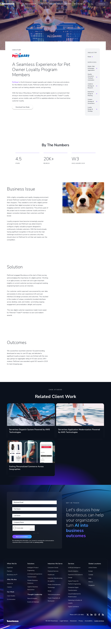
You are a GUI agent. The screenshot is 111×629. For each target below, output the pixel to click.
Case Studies (11, 596)
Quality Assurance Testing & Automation (91, 77)
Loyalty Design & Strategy (90, 109)
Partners (9, 571)
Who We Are (78, 4)
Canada (90, 575)
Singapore (91, 585)
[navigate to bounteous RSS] (103, 615)
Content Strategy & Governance (91, 101)
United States (92, 568)
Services (92, 62)
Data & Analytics (73, 571)
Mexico (90, 582)
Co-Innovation (11, 599)
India (89, 578)
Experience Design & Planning (91, 93)
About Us (10, 583)
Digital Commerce (73, 607)
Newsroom (73, 621)
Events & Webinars (33, 602)
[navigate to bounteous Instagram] (95, 615)
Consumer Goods (53, 568)
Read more (12, 436)
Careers (9, 587)
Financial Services (53, 571)
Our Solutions (42, 4)
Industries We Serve (56, 4)
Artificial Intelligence (74, 568)
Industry (92, 52)
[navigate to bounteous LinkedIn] (91, 615)
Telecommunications (54, 594)
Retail (89, 57)
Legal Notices (64, 621)
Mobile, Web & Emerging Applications (91, 68)
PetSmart (15, 82)
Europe (90, 571)
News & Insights (32, 598)
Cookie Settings (99, 621)
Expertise (10, 568)
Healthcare (51, 575)
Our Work (68, 4)
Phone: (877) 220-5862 (77, 615)
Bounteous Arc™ (30, 4)
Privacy (81, 621)
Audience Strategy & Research (91, 86)
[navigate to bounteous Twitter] (88, 615)
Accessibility (88, 621)
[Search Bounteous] (92, 4)
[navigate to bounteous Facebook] (99, 615)
